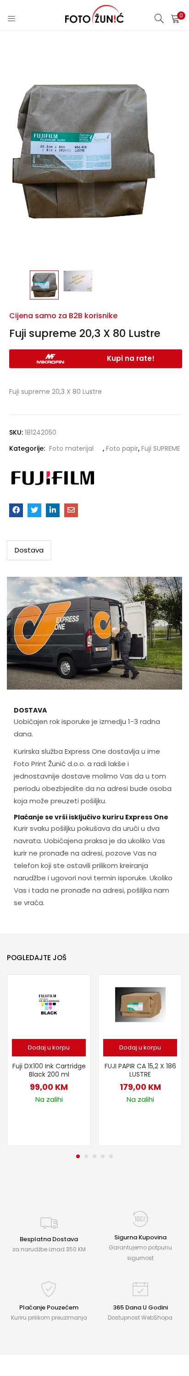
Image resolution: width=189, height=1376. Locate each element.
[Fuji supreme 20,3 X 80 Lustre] (16, 510)
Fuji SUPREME (160, 448)
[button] (175, 18)
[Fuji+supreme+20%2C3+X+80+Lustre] (34, 510)
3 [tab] (94, 1156)
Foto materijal (71, 448)
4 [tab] (103, 1156)
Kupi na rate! (131, 358)
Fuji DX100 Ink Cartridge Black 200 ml (49, 1070)
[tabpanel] (48, 1060)
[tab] (29, 550)
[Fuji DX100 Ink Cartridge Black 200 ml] (49, 1004)
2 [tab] (86, 1156)
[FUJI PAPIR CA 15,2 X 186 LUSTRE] (140, 1004)
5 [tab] (111, 1156)
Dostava (29, 550)
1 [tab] (78, 1156)
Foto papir (122, 448)
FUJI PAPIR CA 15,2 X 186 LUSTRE (140, 1070)
